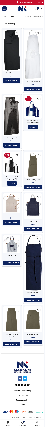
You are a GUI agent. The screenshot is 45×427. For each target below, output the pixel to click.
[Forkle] (11, 203)
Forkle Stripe (12, 255)
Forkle (12, 215)
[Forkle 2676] (33, 206)
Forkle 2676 (33, 221)
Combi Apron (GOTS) (33, 180)
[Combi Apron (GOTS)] (33, 165)
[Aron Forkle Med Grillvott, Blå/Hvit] (33, 107)
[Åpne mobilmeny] (4, 8)
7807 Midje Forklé (12, 73)
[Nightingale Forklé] (33, 263)
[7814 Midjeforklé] (11, 115)
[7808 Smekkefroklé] (33, 55)
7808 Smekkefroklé (33, 82)
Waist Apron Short (33, 334)
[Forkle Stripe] (11, 244)
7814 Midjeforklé (12, 138)
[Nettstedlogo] (22, 9)
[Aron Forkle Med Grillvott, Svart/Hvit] (11, 163)
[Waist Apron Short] (33, 319)
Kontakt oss (39, 2)
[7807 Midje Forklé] (11, 50)
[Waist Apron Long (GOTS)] (11, 319)
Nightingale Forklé (33, 293)
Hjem (4, 16)
